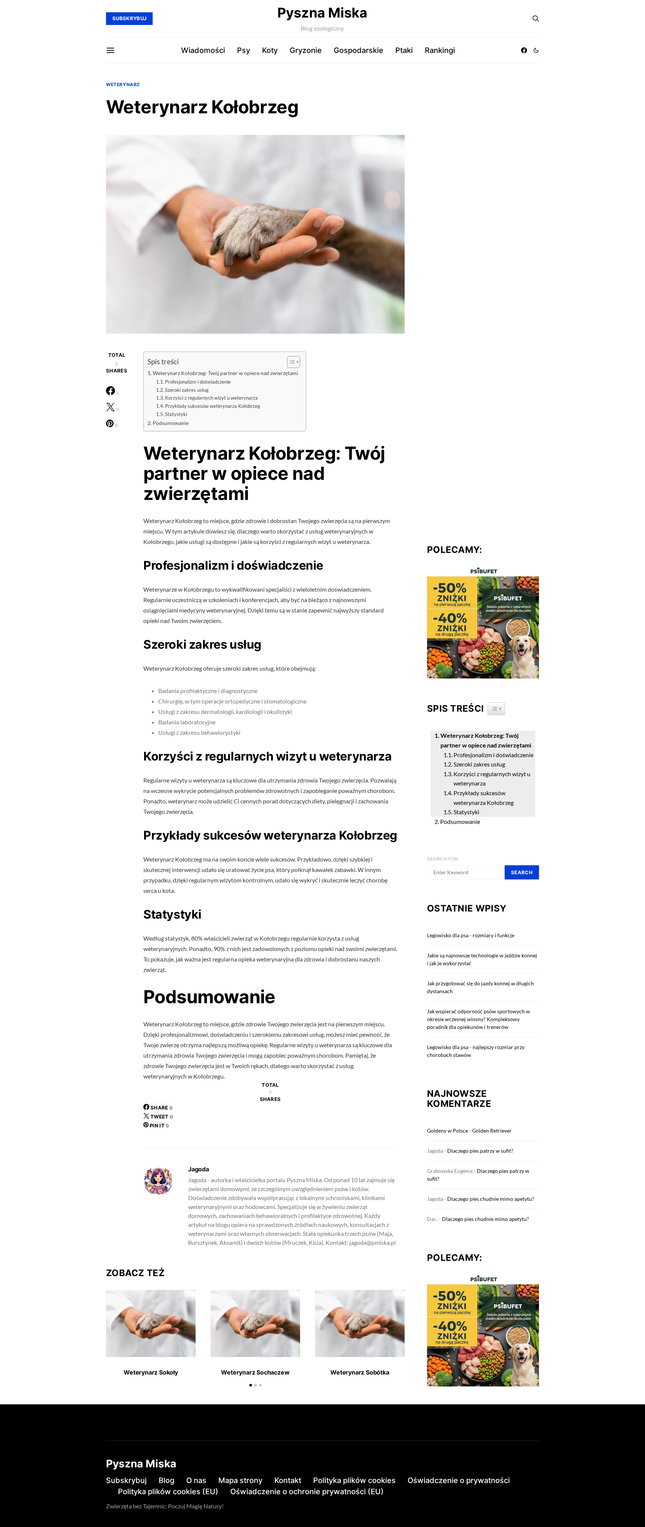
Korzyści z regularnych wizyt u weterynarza (211, 398)
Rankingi (440, 50)
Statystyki (176, 414)
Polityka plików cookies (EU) (168, 1491)
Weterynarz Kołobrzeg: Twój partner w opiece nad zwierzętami (225, 373)
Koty (270, 50)
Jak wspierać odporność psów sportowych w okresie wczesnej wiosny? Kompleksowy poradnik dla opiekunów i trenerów (478, 1019)
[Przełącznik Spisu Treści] (289, 362)
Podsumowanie (170, 423)
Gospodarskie (358, 50)
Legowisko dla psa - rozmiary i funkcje (470, 935)
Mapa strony (240, 1480)
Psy (243, 50)
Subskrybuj (126, 1480)
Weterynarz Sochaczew (255, 1372)
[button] (536, 50)
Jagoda (198, 1169)
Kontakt (287, 1480)
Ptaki (404, 50)
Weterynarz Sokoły (151, 1372)
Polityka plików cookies (354, 1480)
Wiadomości (203, 50)
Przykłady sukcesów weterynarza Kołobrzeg (212, 406)
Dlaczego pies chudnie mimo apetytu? (490, 1199)
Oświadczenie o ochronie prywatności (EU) (307, 1491)
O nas (196, 1480)
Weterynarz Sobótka (359, 1372)
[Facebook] (524, 50)
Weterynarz (123, 84)
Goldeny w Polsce (447, 1130)
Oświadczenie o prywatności (459, 1480)
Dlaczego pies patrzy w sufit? (480, 1150)
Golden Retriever (492, 1130)
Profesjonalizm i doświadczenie (198, 382)
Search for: (443, 859)
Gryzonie (306, 50)
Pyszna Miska (322, 12)
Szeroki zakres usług (187, 390)
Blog (166, 1480)
